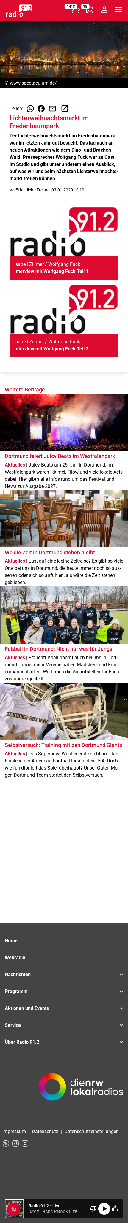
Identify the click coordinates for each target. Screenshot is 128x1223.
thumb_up (114, 1208)
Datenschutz (45, 1131)
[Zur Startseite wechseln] (19, 10)
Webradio (15, 957)
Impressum (14, 1131)
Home (11, 940)
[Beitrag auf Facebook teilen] (41, 108)
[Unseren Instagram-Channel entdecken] (25, 1143)
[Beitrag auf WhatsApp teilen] (30, 108)
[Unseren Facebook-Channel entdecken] (15, 1143)
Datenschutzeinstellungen (91, 1131)
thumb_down (93, 1208)
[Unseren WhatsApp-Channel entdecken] (6, 1143)
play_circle (104, 1209)
